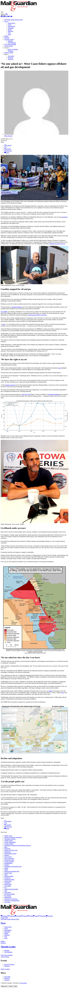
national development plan (11, 871)
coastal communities (10, 842)
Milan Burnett (8, 136)
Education (7, 931)
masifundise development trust (12, 866)
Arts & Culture (5, 956)
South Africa (8, 927)
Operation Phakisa (16, 307)
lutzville (6, 865)
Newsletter (7, 976)
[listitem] (4, 916)
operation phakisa (9, 879)
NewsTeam (23, 983)
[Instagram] (3, 16)
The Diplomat (8, 952)
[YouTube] (11, 16)
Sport (5, 938)
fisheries (6, 855)
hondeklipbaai (8, 863)
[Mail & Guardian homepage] (34, 6)
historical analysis (10, 385)
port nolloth (7, 886)
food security (8, 857)
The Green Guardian (6, 955)
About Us (7, 980)
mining (6, 868)
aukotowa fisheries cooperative (13, 837)
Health (6, 933)
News (3, 923)
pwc (5, 887)
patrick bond (7, 884)
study (3, 324)
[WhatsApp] (10, 16)
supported (64, 217)
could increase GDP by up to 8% (37, 315)
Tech (5, 936)
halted (50, 691)
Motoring (7, 935)
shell (5, 891)
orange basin (8, 881)
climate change (8, 840)
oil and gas (7, 878)
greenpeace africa (9, 860)
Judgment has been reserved (57, 243)
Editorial (6, 950)
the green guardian (9, 894)
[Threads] (5, 16)
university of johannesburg (11, 900)
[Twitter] (8, 16)
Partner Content (5, 969)
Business (3, 943)
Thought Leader (8, 947)
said (62, 692)
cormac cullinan (8, 844)
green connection (9, 858)
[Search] (7, 14)
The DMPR (4, 311)
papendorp (7, 882)
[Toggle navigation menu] (2, 12)
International (7, 930)
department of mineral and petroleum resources (17, 845)
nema (5, 874)
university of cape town (11, 899)
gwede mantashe (9, 861)
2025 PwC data (26, 394)
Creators (5, 917)
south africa (7, 892)
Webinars (7, 966)
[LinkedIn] (4, 16)
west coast (7, 902)
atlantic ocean (8, 835)
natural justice (8, 873)
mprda (6, 869)
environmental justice (10, 853)
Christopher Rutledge (54, 394)
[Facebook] (1, 16)
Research (7, 978)
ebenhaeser (7, 852)
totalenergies (7, 897)
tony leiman (7, 895)
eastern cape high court (10, 850)
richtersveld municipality (11, 889)
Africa (6, 928)
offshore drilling (8, 876)
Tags (2, 917)
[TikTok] (7, 16)
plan (59, 368)
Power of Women (9, 964)
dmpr (5, 847)
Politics (3, 941)
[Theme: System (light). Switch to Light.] (3, 15)
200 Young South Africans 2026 (10, 919)
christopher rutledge (10, 839)
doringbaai (7, 848)
